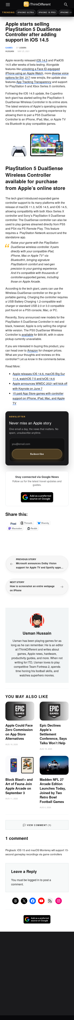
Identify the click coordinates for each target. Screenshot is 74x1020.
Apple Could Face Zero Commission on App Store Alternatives (19, 732)
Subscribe (37, 454)
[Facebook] (32, 901)
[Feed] (50, 901)
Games (9, 47)
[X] (24, 901)
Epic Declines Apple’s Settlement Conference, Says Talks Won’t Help (53, 734)
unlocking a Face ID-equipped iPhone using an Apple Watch (32, 71)
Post (13, 522)
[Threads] (15, 901)
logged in (34, 880)
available (27, 334)
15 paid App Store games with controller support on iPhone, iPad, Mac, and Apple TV (39, 398)
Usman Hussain (37, 633)
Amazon (32, 350)
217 (27, 77)
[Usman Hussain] (37, 620)
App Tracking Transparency (33, 82)
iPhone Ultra (26, 12)
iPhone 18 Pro (47, 12)
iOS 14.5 (41, 60)
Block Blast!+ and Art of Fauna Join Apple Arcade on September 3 (19, 786)
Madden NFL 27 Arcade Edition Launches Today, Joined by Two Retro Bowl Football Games (53, 790)
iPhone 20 (66, 12)
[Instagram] (58, 901)
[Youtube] (41, 901)
